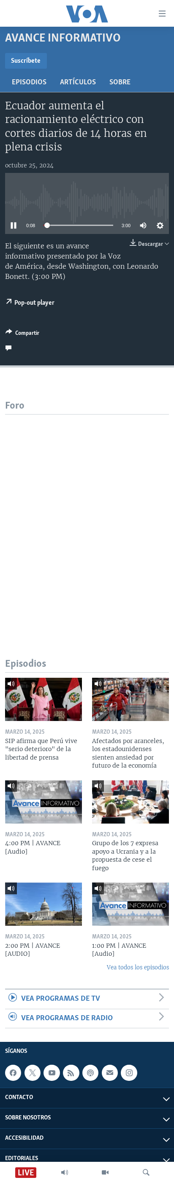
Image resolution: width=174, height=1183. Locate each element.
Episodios (29, 82)
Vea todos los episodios (138, 967)
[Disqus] (87, 520)
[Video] (105, 1172)
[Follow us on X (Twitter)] (32, 1073)
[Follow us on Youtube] (52, 1073)
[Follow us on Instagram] (129, 1073)
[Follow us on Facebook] (13, 1073)
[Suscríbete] (110, 1073)
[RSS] (71, 1073)
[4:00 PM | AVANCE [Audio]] (43, 802)
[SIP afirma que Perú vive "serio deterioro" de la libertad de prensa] (43, 699)
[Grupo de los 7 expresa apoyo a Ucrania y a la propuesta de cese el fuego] (130, 802)
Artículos (78, 82)
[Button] (22, 334)
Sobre (119, 82)
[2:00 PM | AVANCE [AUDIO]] (43, 904)
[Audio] (64, 1172)
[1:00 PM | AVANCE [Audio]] (130, 904)
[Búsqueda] (146, 1172)
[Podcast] (90, 1073)
